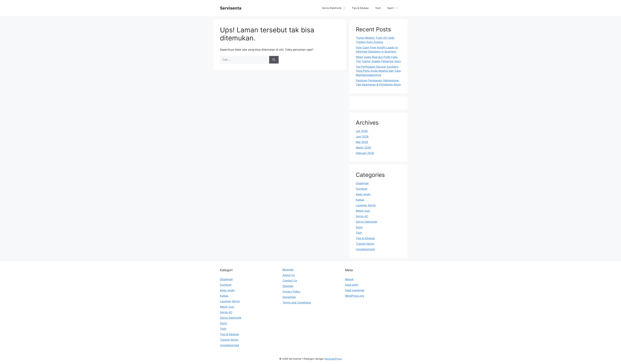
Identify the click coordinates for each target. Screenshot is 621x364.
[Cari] (274, 60)
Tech (378, 8)
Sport (390, 8)
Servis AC (362, 216)
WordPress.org (354, 295)
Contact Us (290, 280)
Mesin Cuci (363, 210)
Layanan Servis (366, 205)
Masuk (349, 279)
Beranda (288, 269)
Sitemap (288, 286)
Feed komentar (355, 290)
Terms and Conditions (297, 302)
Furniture (361, 188)
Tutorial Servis (365, 243)
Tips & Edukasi (360, 8)
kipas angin (363, 194)
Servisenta (230, 8)
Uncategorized (365, 249)
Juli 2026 (362, 131)
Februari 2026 (365, 153)
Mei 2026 (362, 142)
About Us (289, 275)
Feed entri (351, 284)
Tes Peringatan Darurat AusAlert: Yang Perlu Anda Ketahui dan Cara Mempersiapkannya (378, 71)
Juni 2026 (362, 136)
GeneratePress (333, 358)
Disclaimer (289, 297)
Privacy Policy (291, 291)
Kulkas (360, 199)
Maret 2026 (363, 147)
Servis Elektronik (331, 8)
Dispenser (362, 183)
